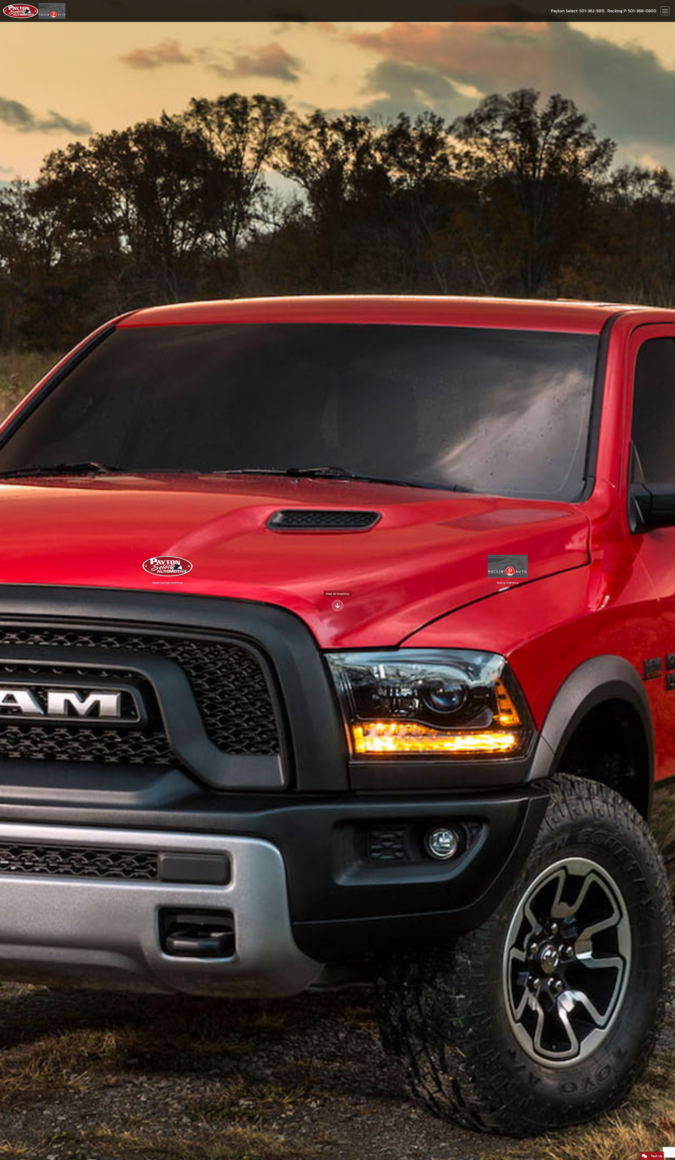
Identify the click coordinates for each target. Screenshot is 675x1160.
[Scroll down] (337, 605)
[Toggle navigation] (665, 11)
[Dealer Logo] (48, 11)
